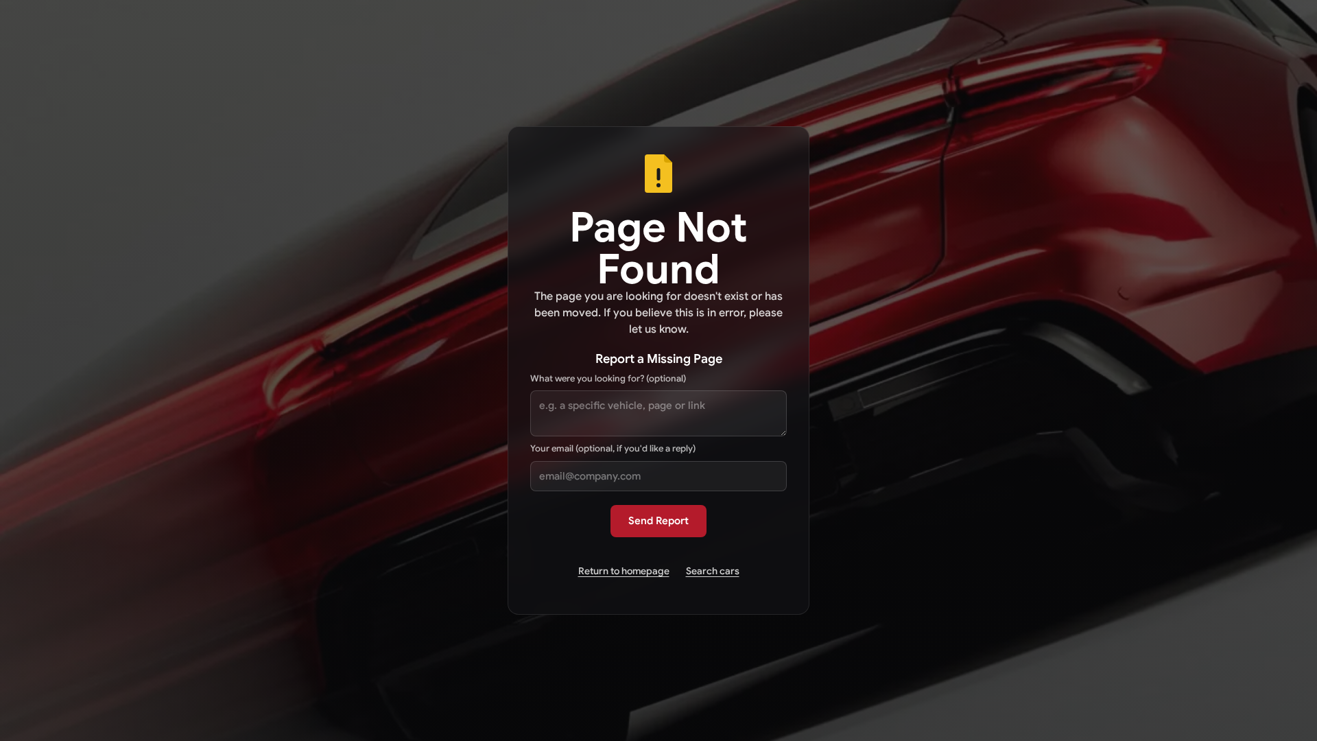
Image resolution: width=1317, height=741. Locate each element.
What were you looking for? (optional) (608, 378)
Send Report (658, 521)
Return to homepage (623, 571)
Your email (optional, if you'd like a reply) (613, 448)
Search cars (712, 571)
